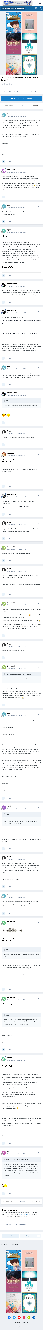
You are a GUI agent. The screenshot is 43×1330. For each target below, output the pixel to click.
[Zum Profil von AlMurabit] (4, 923)
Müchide (10, 453)
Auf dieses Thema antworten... (16, 1225)
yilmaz (9, 1151)
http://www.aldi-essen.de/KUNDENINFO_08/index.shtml (19, 507)
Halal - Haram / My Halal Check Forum (26, 92)
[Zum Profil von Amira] (4, 1059)
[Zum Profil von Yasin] (4, 807)
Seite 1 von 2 (23, 106)
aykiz (9, 230)
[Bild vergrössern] (34, 185)
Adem (7, 90)
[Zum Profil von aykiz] (4, 231)
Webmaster (12, 284)
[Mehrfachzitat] (3, 161)
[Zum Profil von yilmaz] (4, 1153)
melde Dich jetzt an (25, 1214)
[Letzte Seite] (40, 105)
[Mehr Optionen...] (39, 115)
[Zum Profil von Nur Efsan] (4, 171)
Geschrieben (16, 116)
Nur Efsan (11, 170)
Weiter (35, 106)
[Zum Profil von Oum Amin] (4, 548)
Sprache (17, 1322)
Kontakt (26, 1322)
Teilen (11, 1236)
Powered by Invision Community (21, 1327)
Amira (9, 1058)
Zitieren (9, 161)
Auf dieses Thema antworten (21, 98)
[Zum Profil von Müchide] (4, 454)
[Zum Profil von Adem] (4, 115)
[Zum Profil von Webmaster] (4, 285)
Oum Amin (11, 547)
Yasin (9, 806)
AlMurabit (11, 921)
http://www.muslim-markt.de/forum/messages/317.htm (19, 333)
